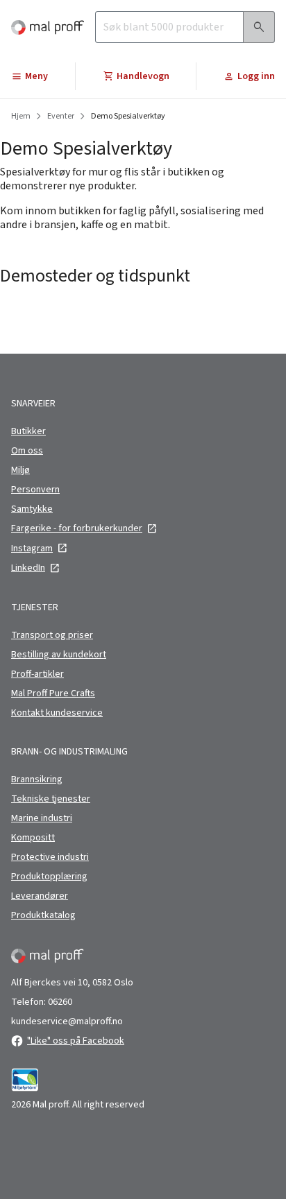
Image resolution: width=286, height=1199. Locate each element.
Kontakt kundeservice (57, 713)
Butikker (28, 431)
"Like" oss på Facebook (75, 1040)
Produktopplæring (49, 876)
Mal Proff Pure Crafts (53, 693)
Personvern (35, 490)
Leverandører (39, 896)
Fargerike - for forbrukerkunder (76, 528)
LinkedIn (28, 568)
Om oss (27, 451)
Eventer (60, 116)
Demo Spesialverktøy (128, 116)
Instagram (32, 548)
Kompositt (33, 838)
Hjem (21, 116)
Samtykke (32, 509)
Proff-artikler (37, 674)
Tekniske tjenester (50, 799)
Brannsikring (36, 779)
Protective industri (50, 857)
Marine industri (41, 818)
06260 (60, 1002)
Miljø (20, 470)
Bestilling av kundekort (58, 655)
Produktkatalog (43, 915)
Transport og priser (52, 635)
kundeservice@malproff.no (67, 1021)
